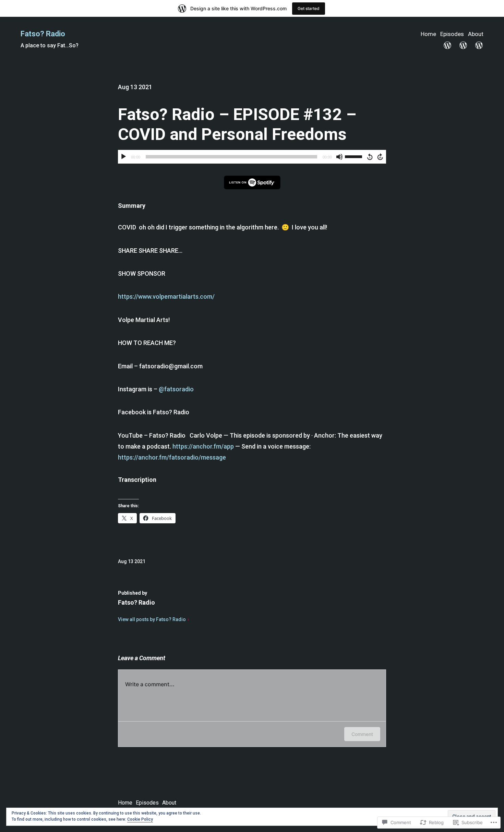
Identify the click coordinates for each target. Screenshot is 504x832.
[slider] (354, 156)
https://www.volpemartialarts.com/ (166, 296)
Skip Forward (380, 156)
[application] (252, 157)
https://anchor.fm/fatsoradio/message (172, 457)
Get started (309, 8)
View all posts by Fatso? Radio (152, 619)
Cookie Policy (140, 819)
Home (428, 34)
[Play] (123, 156)
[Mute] (339, 156)
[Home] (447, 45)
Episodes (452, 34)
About (475, 34)
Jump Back (369, 156)
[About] (479, 45)
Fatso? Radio (43, 33)
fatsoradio (176, 389)
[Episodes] (463, 45)
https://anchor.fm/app (203, 446)
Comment (362, 734)
